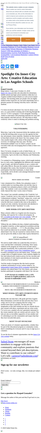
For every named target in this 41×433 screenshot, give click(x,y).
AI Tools (18, 47)
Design (37, 45)
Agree (13, 39)
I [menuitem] (5, 420)
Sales (21, 45)
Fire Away (4, 401)
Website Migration (16, 49)
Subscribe (4, 58)
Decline (28, 39)
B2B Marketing (23, 53)
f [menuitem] (5, 424)
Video (25, 45)
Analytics (14, 53)
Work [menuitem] (7, 407)
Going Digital (5, 49)
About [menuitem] (7, 411)
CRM (8, 51)
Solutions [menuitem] (8, 409)
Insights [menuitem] (7, 413)
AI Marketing (27, 49)
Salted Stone (7, 341)
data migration (15, 51)
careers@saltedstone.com (25, 355)
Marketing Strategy (12, 45)
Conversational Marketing (18, 55)
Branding (24, 47)
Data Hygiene (9, 56)
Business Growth (33, 47)
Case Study (31, 45)
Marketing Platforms (7, 47)
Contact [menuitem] (7, 415)
